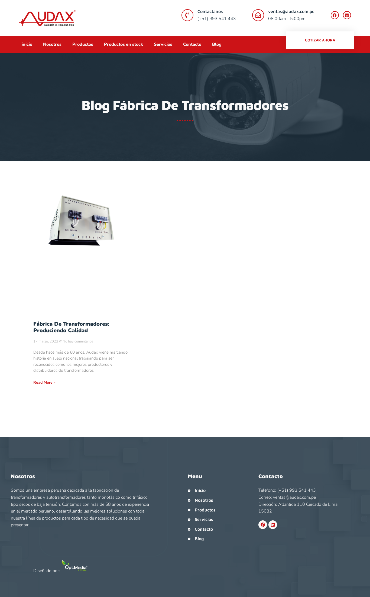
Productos (82, 44)
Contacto (192, 44)
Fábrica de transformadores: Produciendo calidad (71, 327)
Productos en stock (123, 44)
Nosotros (52, 44)
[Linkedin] (347, 15)
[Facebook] (335, 15)
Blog (217, 44)
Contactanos (210, 11)
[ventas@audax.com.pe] (258, 15)
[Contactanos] (187, 15)
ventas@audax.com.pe (291, 11)
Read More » (44, 382)
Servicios (163, 44)
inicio (27, 44)
